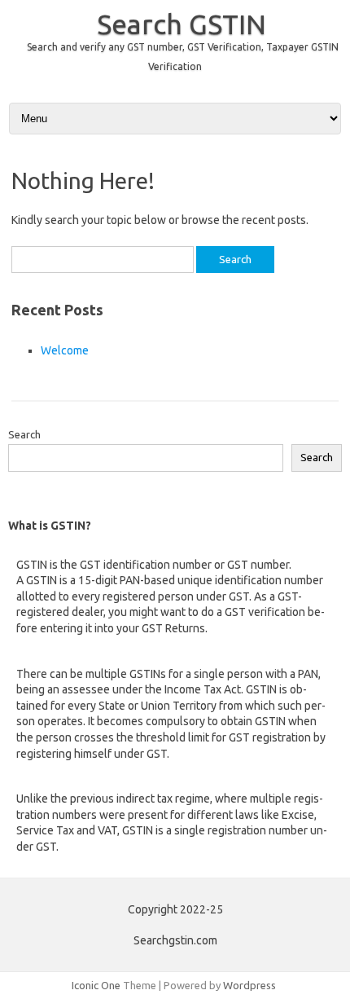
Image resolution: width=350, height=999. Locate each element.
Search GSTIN (181, 23)
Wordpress (249, 985)
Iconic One (96, 985)
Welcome (65, 350)
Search (24, 434)
